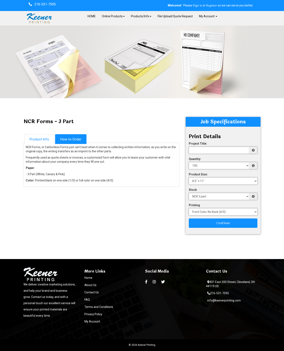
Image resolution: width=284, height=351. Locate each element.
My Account (92, 321)
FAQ (87, 299)
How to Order (70, 139)
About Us (90, 285)
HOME (92, 16)
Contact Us (91, 292)
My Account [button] (207, 16)
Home (88, 277)
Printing (194, 205)
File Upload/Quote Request (175, 16)
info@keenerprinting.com (224, 300)
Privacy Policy (93, 314)
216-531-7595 (219, 293)
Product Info (39, 139)
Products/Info (140, 16)
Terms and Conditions (98, 307)
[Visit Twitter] (163, 282)
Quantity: (195, 159)
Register (211, 6)
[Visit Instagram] (155, 282)
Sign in (197, 6)
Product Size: (198, 174)
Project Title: (198, 143)
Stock (193, 189)
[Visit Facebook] (146, 282)
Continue (223, 223)
